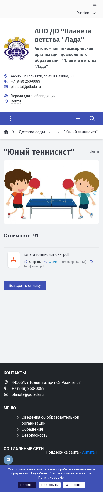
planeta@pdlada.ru (26, 87)
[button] (51, 219)
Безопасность (35, 435)
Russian (83, 13)
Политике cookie (51, 477)
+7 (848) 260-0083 (25, 81)
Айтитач (89, 452)
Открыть (35, 262)
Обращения (32, 429)
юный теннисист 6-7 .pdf (46, 254)
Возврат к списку (25, 285)
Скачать (54, 262)
